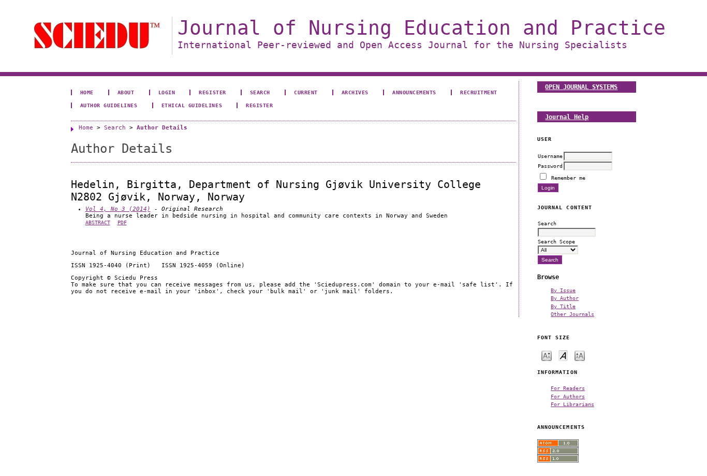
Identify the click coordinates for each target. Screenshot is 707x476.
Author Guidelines (109, 105)
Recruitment (478, 92)
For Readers (568, 388)
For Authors (568, 396)
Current (306, 92)
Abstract (97, 222)
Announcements (414, 92)
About (126, 92)
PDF (122, 222)
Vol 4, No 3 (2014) (118, 209)
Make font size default (563, 355)
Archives (355, 92)
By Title (563, 306)
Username (550, 156)
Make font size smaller (546, 355)
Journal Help (566, 117)
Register (212, 92)
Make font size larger (580, 355)
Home (87, 92)
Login (166, 92)
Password (550, 166)
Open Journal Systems (581, 87)
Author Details (162, 127)
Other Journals (572, 314)
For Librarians (572, 404)
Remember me (568, 178)
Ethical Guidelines (191, 105)
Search (260, 92)
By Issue (563, 290)
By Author (565, 298)
